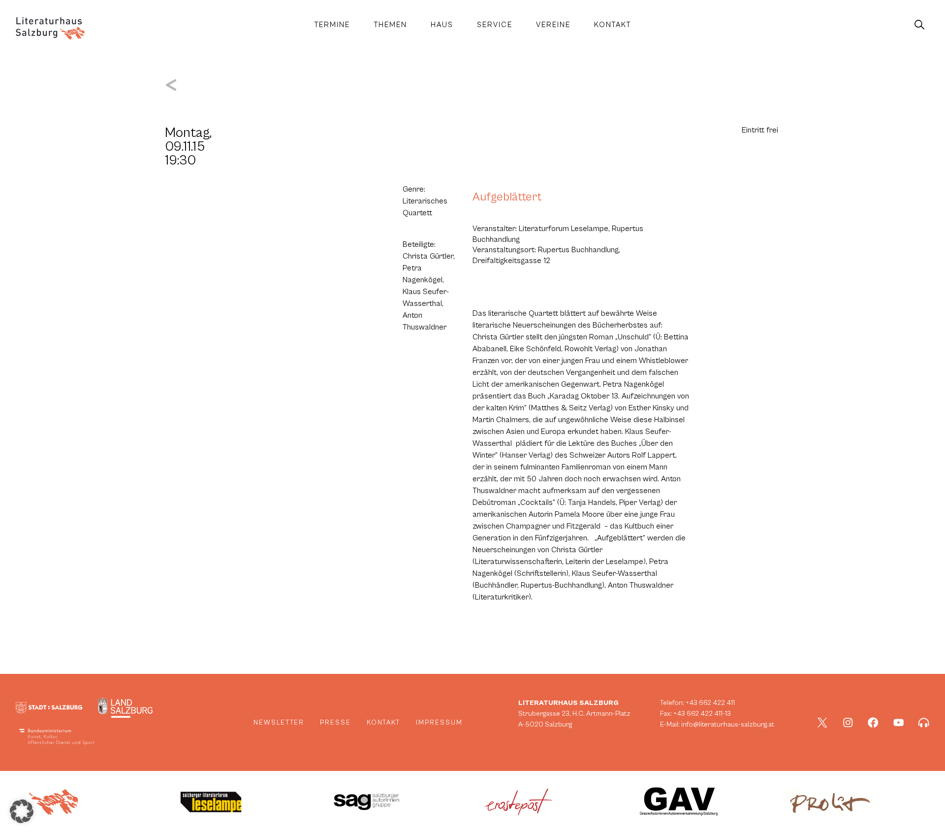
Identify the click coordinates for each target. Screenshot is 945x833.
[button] (21, 811)
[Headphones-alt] (923, 722)
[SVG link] (50, 28)
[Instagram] (848, 722)
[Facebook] (873, 722)
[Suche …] (919, 25)
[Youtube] (898, 722)
